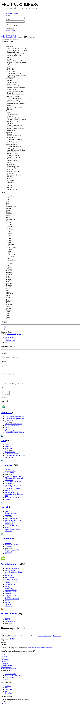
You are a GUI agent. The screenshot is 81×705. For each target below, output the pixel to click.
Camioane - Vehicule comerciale (15, 455)
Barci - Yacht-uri (10, 452)
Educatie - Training (11, 579)
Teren (6, 429)
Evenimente (8, 546)
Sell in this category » (14, 334)
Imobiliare (6, 412)
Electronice (8, 483)
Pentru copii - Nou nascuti (13, 485)
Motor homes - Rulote (11, 453)
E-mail (8, 16)
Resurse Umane (10, 584)
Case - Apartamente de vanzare (14, 416)
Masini (7, 444)
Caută (5, 322)
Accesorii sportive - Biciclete (14, 494)
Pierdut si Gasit (9, 553)
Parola (8, 19)
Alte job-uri (8, 606)
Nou (29, 647)
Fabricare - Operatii (11, 591)
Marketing (8, 593)
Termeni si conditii (10, 674)
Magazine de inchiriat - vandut (14, 433)
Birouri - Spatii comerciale (13, 431)
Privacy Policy (57, 636)
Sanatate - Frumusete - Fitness (14, 520)
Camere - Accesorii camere (13, 476)
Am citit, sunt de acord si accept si (39, 636)
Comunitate (7, 538)
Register (16, 13)
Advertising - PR (10, 570)
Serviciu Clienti (9, 577)
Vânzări (7, 602)
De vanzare (7, 465)
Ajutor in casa (9, 524)
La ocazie (8, 543)
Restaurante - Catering (12, 599)
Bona (6, 511)
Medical (7, 583)
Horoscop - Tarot (10, 522)
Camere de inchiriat (11, 420)
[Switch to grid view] (12, 639)
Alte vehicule (9, 457)
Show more (8, 422)
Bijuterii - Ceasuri (10, 490)
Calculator (8, 515)
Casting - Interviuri (10, 513)
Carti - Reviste (9, 472)
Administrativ (9, 575)
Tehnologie (8, 604)
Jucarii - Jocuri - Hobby (12, 497)
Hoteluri (7, 618)
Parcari (7, 427)
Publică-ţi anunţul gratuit (8, 35)
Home (3, 654)
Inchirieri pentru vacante (12, 425)
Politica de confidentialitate (13, 675)
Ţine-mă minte (13, 25)
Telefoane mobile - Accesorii (14, 478)
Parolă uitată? (10, 30)
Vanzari (7, 600)
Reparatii (7, 527)
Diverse (7, 499)
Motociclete (8, 448)
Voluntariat (8, 552)
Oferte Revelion (10, 621)
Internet (7, 586)
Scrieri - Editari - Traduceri (13, 529)
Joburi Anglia (9, 588)
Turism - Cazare (9, 613)
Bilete (6, 496)
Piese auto (8, 446)
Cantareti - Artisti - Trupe (12, 550)
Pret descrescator (46, 647)
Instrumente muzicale (11, 492)
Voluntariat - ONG (10, 595)
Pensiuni (7, 619)
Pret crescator (36, 647)
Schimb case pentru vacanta (13, 424)
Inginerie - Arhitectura (11, 581)
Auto (3, 440)
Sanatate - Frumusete (11, 487)
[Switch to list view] (10, 639)
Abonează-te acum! (8, 636)
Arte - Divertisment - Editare (14, 572)
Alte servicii (8, 531)
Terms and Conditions (44, 636)
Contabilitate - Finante (12, 568)
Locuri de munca (10, 564)
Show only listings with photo (14, 384)
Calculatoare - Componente (13, 481)
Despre (7, 679)
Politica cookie (9, 677)
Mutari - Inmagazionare (12, 525)
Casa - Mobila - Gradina (12, 489)
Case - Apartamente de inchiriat (14, 418)
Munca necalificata (10, 590)
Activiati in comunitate (12, 544)
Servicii (5, 507)
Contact (3, 703)
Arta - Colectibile (10, 471)
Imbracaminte (9, 480)
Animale (7, 469)
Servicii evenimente (11, 518)
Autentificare (9, 13)
